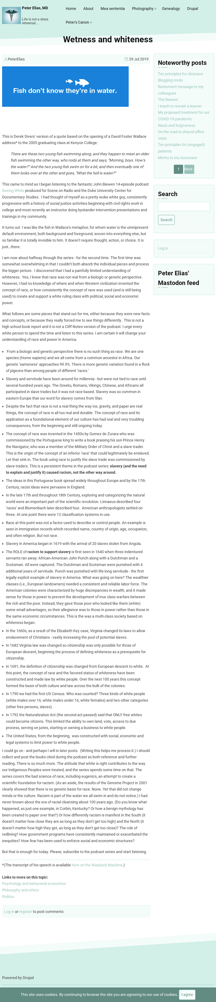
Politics (8, 896)
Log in (9, 911)
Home (71, 8)
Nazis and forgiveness (176, 125)
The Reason (168, 99)
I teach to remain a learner (180, 106)
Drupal (192, 8)
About (88, 8)
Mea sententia (113, 8)
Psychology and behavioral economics (34, 883)
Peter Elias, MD (35, 8)
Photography (143, 8)
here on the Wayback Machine (97, 865)
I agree (187, 994)
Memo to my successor (177, 157)
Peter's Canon (77, 22)
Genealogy (171, 8)
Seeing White (13, 190)
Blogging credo (170, 80)
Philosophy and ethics (20, 890)
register (25, 911)
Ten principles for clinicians (180, 74)
